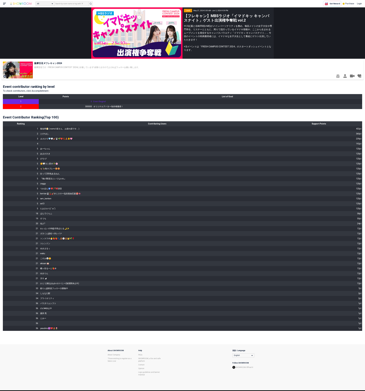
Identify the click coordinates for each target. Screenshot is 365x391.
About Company (114, 355)
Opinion (141, 368)
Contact (141, 365)
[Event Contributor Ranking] (337, 76)
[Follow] (359, 76)
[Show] (352, 76)
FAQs (140, 355)
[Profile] (345, 76)
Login (359, 3)
